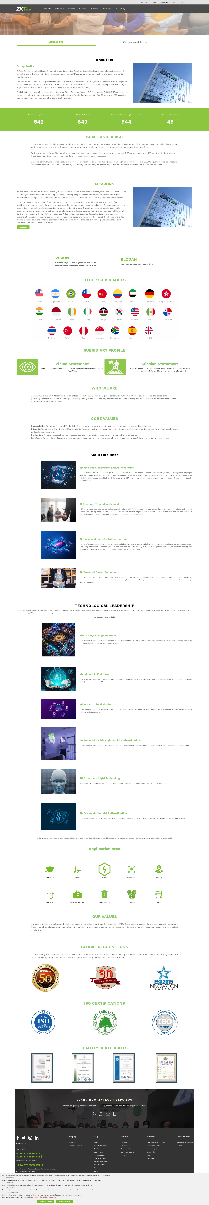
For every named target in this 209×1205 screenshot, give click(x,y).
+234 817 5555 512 (28, 1153)
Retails (123, 1155)
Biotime (180, 1146)
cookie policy (38, 1197)
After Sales (151, 1152)
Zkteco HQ (56, 41)
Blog (154, 2)
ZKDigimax (106, 9)
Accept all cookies (46, 1201)
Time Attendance (100, 1158)
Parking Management (101, 1161)
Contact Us (164, 2)
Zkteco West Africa (135, 42)
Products (47, 9)
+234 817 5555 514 (28, 1156)
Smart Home (98, 1152)
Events (96, 1149)
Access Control (99, 1165)
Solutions (71, 9)
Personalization (11, 1192)
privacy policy (50, 1197)
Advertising (10, 1187)
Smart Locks (98, 1168)
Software (59, 9)
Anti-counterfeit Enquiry (156, 1142)
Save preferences (64, 1201)
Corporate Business (128, 1152)
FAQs (149, 1155)
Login (174, 2)
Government (125, 1149)
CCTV (96, 1171)
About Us (71, 1142)
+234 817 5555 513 (28, 1165)
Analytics (9, 1182)
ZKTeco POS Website (185, 1142)
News (96, 1142)
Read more (23, 227)
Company (144, 2)
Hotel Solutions (99, 1155)
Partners (94, 9)
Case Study (120, 9)
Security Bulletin (100, 1146)
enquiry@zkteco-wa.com (25, 1171)
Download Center (153, 1146)
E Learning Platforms (155, 1149)
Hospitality (125, 1142)
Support (82, 9)
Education (124, 1146)
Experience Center (75, 1146)
